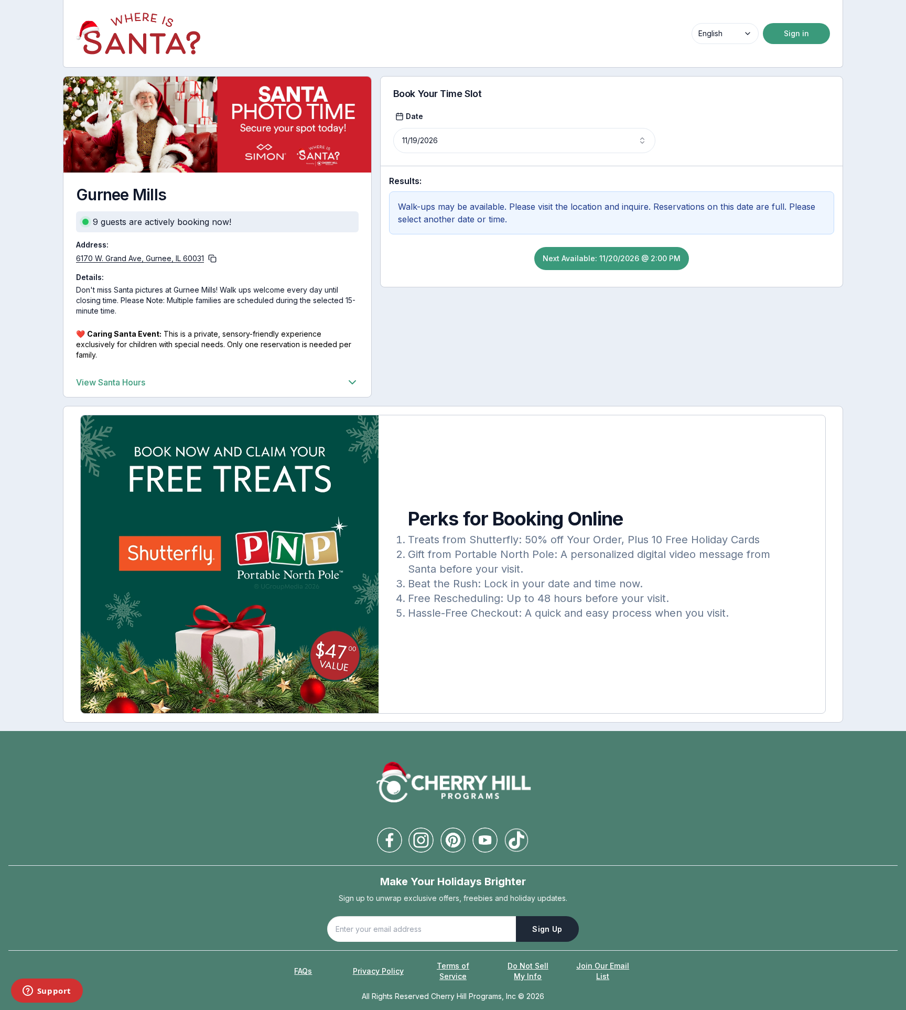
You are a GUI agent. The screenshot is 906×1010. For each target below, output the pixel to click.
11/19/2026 (420, 140)
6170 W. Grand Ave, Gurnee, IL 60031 (140, 258)
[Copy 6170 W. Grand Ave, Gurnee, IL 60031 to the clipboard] (212, 258)
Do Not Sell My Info (528, 971)
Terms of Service (453, 971)
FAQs (303, 970)
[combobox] (725, 33)
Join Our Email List (602, 971)
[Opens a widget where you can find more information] (46, 992)
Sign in (796, 33)
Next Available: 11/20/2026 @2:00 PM (612, 258)
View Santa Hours (110, 382)
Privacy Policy (378, 970)
